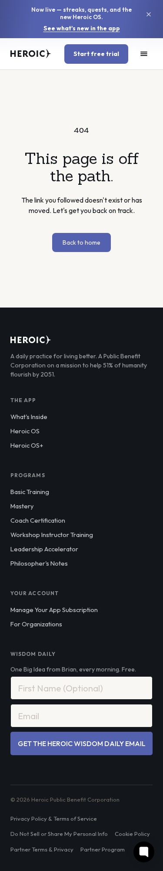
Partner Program (102, 849)
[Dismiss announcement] (148, 14)
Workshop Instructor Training (51, 534)
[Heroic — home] (30, 54)
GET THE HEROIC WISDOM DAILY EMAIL (82, 743)
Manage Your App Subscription (54, 610)
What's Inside (28, 417)
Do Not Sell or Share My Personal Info (59, 833)
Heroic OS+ (26, 445)
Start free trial (96, 54)
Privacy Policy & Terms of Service (53, 818)
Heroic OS (25, 431)
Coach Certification (37, 520)
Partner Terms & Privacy (41, 849)
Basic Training (29, 492)
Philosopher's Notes (39, 563)
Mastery (21, 506)
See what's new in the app (81, 28)
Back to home (81, 242)
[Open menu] (144, 53)
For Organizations (36, 624)
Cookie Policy (132, 833)
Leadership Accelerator (44, 549)
